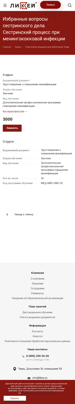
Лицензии (37, 283)
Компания (37, 272)
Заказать (12, 128)
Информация (37, 325)
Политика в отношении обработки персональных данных (37, 341)
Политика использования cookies (37, 393)
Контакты (37, 331)
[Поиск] (70, 6)
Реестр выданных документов (37, 317)
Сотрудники (37, 288)
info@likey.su (39, 377)
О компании (37, 278)
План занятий (37, 306)
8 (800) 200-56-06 (37, 356)
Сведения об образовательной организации (37, 298)
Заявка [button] (50, 4)
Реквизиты (37, 293)
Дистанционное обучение (37, 312)
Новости (37, 336)
